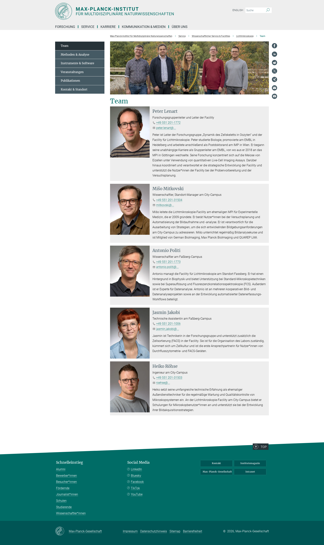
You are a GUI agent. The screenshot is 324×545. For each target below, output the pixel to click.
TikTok (135, 488)
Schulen (61, 500)
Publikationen (70, 80)
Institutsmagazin (250, 463)
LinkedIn (136, 469)
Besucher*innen (66, 482)
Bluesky (136, 475)
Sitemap (175, 531)
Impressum (130, 531)
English (237, 10)
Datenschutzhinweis (153, 531)
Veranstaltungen (72, 72)
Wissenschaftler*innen (71, 513)
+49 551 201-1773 (168, 262)
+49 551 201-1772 (168, 122)
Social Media (138, 462)
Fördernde (62, 488)
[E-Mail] (274, 88)
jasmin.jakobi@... (167, 329)
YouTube (136, 494)
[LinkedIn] (274, 54)
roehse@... (163, 382)
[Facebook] (274, 46)
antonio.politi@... (167, 267)
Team (64, 46)
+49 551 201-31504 (169, 200)
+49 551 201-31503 (169, 377)
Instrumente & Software (77, 63)
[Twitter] (274, 71)
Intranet (250, 471)
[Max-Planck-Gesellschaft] (62, 531)
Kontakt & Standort (74, 89)
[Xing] (274, 79)
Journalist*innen (67, 494)
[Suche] (268, 10)
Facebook (137, 482)
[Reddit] (274, 62)
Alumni (60, 469)
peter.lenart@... (166, 128)
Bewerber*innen (66, 475)
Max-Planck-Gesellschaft (217, 471)
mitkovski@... (165, 205)
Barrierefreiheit (192, 531)
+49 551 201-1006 (168, 323)
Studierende (64, 507)
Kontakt (216, 463)
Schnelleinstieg (69, 462)
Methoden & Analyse (75, 54)
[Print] (274, 96)
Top (264, 447)
